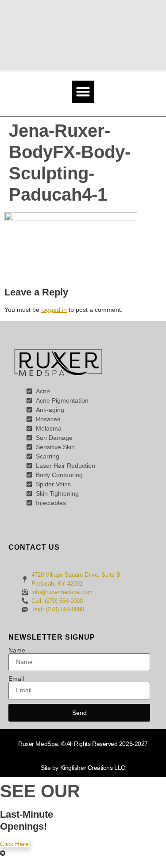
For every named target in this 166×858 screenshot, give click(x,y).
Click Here (14, 843)
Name (16, 650)
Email (16, 679)
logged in (54, 309)
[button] (83, 91)
